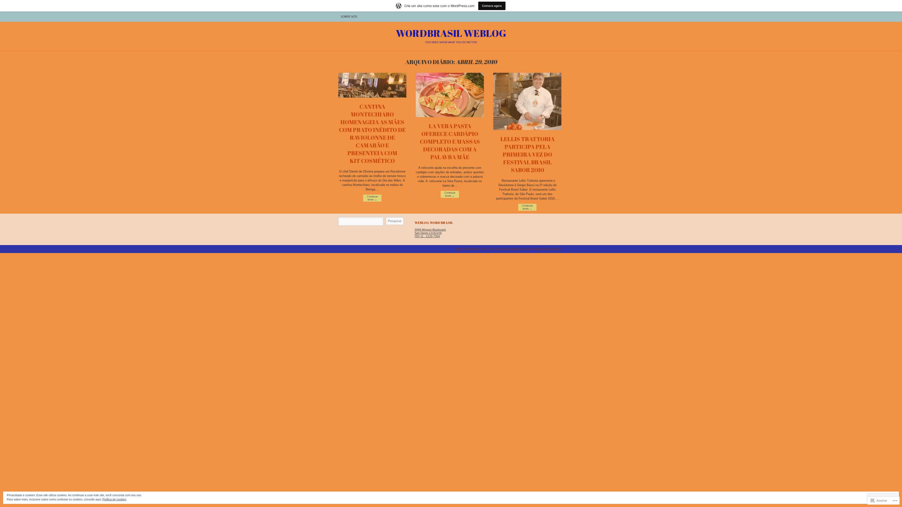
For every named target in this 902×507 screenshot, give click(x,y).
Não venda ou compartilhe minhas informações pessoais (525, 249)
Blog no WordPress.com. (471, 249)
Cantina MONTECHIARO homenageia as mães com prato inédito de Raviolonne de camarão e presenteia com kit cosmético (372, 134)
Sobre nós (349, 16)
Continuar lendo (372, 198)
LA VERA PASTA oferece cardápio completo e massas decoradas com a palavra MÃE (450, 141)
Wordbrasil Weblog (451, 33)
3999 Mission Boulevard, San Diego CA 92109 (430, 231)
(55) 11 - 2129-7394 (427, 236)
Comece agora (492, 6)
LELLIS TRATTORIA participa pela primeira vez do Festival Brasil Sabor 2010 (527, 154)
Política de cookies (114, 499)
